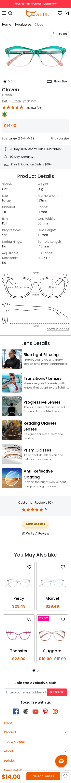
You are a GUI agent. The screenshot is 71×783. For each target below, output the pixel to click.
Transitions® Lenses (43, 378)
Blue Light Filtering (41, 354)
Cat (5, 101)
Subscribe (57, 692)
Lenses (43, 776)
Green (16, 101)
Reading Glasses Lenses (40, 426)
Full (4, 223)
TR (4, 212)
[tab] (35, 723)
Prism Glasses (37, 450)
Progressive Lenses (42, 402)
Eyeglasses (22, 24)
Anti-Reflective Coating (38, 474)
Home (6, 24)
